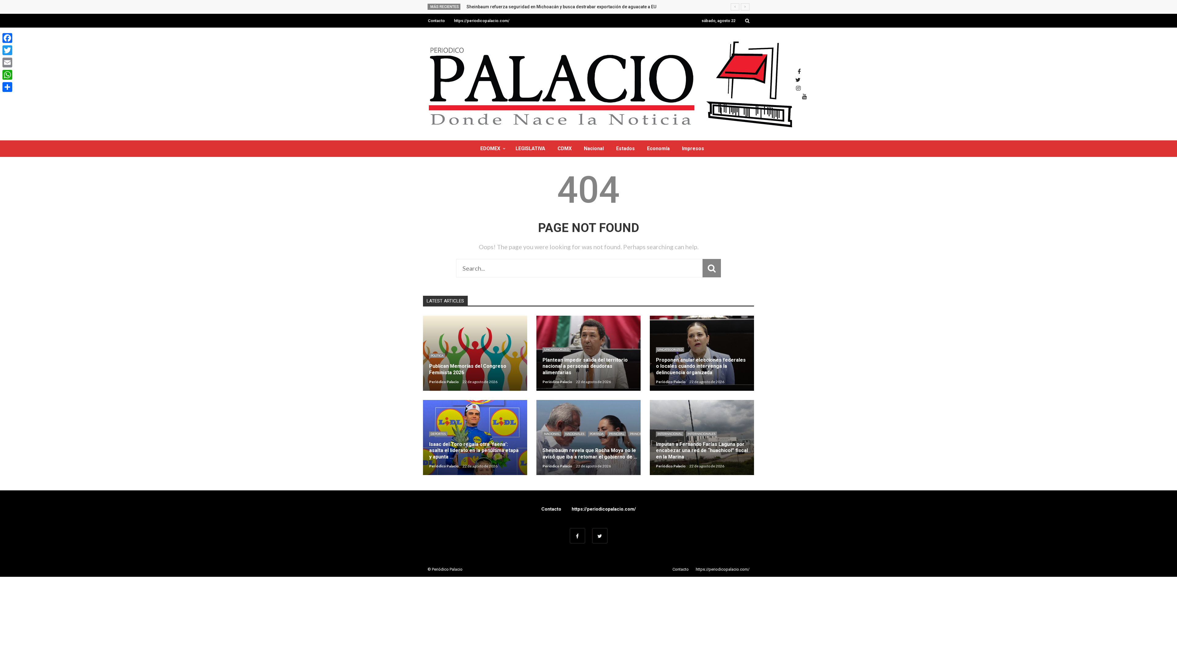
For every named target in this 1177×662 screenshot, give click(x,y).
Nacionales (574, 434)
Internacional (669, 434)
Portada (597, 434)
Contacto (436, 20)
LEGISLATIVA (530, 148)
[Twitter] (7, 50)
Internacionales (701, 434)
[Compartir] (7, 87)
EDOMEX (490, 148)
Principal (616, 434)
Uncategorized (556, 349)
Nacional (594, 148)
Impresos (693, 148)
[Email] (7, 62)
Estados (625, 148)
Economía (658, 148)
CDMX (565, 148)
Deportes (438, 434)
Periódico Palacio (444, 381)
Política (437, 355)
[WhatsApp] (7, 75)
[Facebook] (7, 38)
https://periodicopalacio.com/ (481, 20)
